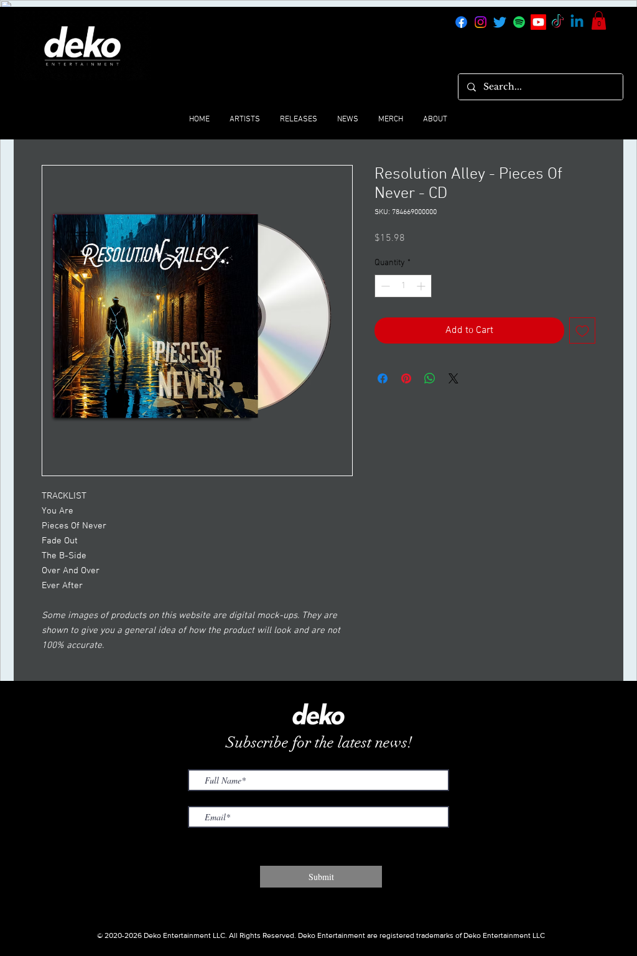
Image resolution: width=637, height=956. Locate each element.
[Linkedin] (577, 22)
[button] (599, 20)
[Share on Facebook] (382, 378)
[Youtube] (538, 22)
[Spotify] (519, 22)
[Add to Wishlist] (582, 330)
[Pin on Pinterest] (406, 378)
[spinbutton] (403, 286)
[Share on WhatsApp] (429, 378)
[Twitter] (500, 22)
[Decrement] (384, 286)
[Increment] (422, 286)
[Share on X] (453, 378)
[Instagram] (480, 22)
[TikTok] (557, 22)
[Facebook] (461, 22)
